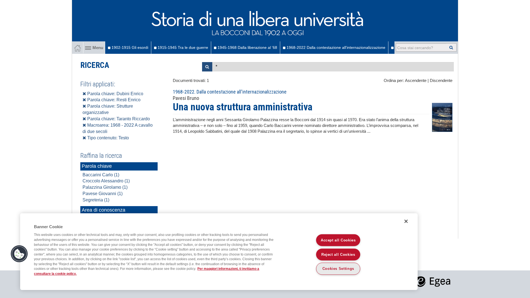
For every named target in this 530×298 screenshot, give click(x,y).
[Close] (406, 221)
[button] (19, 254)
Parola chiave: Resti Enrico (113, 99)
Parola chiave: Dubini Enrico (114, 93)
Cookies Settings (338, 269)
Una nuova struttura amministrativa (242, 107)
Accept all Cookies (338, 240)
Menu (97, 48)
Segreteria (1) (96, 200)
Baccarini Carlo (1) (101, 174)
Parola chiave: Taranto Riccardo (118, 118)
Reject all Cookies (338, 254)
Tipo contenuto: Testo (107, 137)
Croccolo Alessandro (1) (106, 181)
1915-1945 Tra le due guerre (182, 47)
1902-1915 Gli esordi (129, 47)
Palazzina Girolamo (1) (105, 187)
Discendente (441, 80)
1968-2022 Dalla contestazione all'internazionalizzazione (335, 47)
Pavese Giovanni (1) (103, 193)
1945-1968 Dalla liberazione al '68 (246, 47)
